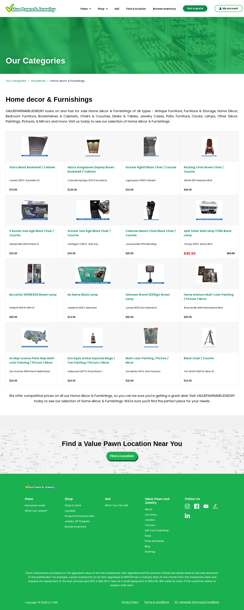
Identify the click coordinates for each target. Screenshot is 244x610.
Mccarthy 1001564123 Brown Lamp (33, 295)
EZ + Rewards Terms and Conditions (197, 602)
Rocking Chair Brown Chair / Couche (203, 169)
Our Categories (16, 81)
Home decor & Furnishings (67, 81)
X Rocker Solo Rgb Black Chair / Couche (31, 233)
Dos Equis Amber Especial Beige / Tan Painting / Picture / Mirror (91, 360)
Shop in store (73, 505)
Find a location (136, 9)
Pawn (84, 9)
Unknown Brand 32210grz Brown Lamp (148, 297)
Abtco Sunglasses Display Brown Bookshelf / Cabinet (91, 169)
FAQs (148, 536)
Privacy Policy (130, 602)
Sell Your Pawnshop (157, 530)
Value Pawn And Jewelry (25, 12)
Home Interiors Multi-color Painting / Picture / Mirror (208, 297)
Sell (116, 9)
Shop (101, 9)
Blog (147, 546)
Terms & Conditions (156, 602)
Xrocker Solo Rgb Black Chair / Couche (89, 233)
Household (38, 81)
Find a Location (122, 456)
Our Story (151, 514)
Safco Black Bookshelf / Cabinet (32, 167)
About (148, 509)
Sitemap (150, 551)
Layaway (70, 511)
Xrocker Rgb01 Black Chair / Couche (151, 167)
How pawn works (35, 505)
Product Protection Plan (79, 516)
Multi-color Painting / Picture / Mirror (147, 360)
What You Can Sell (116, 505)
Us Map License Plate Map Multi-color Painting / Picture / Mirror (32, 360)
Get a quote (195, 8)
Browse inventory (164, 9)
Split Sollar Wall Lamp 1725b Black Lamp (207, 233)
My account (230, 8)
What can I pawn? (36, 511)
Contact (150, 525)
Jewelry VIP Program (77, 521)
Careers (150, 520)
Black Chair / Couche (199, 358)
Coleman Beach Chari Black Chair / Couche (151, 233)
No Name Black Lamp (83, 295)
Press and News (154, 541)
